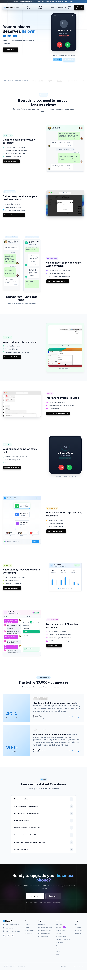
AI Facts (58, 951)
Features (16, 7)
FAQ (57, 945)
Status (57, 948)
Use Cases (28, 7)
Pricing (52, 7)
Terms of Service (79, 930)
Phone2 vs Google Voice (45, 927)
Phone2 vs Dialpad (43, 936)
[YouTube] (12, 935)
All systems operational (78, 966)
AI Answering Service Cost (63, 939)
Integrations (28, 933)
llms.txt (57, 954)
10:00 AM (26, 628)
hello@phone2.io (9, 928)
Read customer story (73, 717)
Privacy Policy (78, 933)
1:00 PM (26, 631)
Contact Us (78, 927)
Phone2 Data (59, 942)
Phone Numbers (60, 930)
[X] (8, 935)
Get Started (33, 896)
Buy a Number (40, 7)
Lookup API (60, 927)
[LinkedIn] (4, 935)
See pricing (53, 896)
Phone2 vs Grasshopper (44, 930)
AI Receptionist (29, 930)
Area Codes (59, 933)
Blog (76, 924)
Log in (69, 7)
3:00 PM (26, 635)
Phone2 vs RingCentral (44, 933)
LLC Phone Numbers (61, 936)
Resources (61, 7)
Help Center (59, 924)
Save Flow (35, 541)
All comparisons (42, 924)
